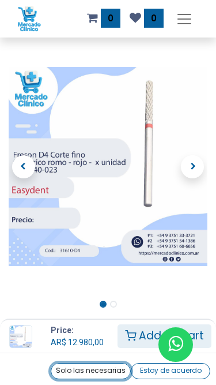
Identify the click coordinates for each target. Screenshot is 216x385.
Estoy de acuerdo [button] (171, 370)
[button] (24, 166)
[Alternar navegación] (184, 19)
